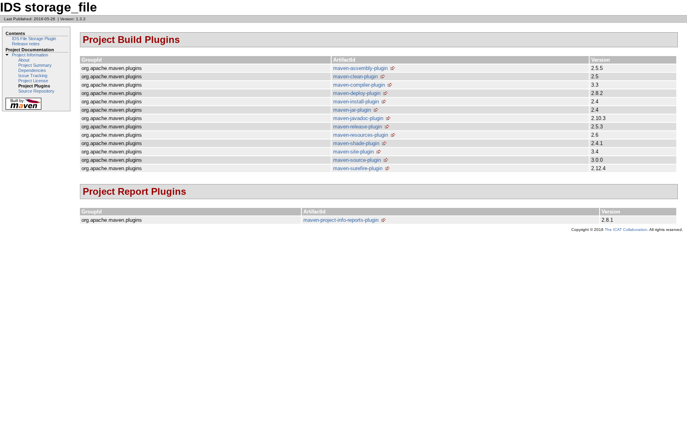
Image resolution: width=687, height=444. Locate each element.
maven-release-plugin (357, 127)
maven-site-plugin (353, 152)
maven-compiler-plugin (359, 85)
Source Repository (36, 91)
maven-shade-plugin (356, 143)
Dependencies (32, 70)
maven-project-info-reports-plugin (340, 220)
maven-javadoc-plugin (358, 118)
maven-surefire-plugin (357, 168)
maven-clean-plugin (355, 76)
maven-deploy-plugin (356, 93)
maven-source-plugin (357, 160)
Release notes (26, 43)
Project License (33, 80)
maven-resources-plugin (360, 135)
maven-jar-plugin (352, 110)
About (23, 60)
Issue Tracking (32, 75)
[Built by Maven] (23, 109)
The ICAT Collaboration (626, 229)
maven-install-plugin (356, 102)
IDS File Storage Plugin (34, 38)
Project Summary (35, 65)
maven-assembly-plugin (360, 68)
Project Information (30, 54)
